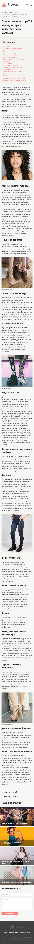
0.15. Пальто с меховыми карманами (14, 80)
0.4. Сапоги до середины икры (12, 53)
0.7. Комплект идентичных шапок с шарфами (14, 60)
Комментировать (9, 913)
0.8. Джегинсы (7, 63)
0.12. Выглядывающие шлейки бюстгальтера (12, 73)
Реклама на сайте (24, 932)
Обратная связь (13, 932)
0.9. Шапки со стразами (10, 65)
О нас (5, 932)
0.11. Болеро (7, 69)
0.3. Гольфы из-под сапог (11, 51)
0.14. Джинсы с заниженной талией (14, 78)
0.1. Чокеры (6, 46)
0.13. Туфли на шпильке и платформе (14, 76)
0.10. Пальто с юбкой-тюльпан (12, 67)
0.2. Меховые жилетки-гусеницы (13, 48)
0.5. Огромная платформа (11, 55)
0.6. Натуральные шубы (10, 57)
